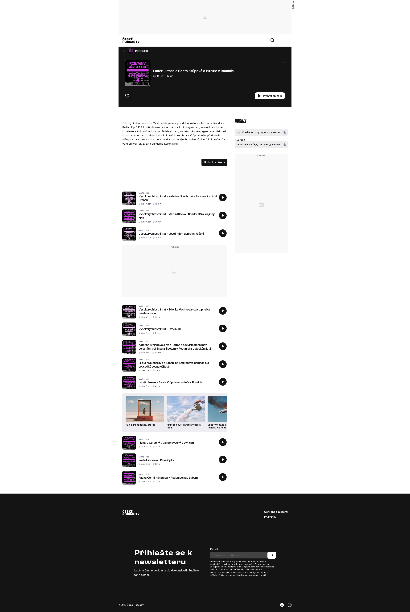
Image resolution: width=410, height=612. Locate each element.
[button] (272, 40)
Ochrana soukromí (276, 511)
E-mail (214, 549)
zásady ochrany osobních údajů (251, 575)
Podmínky (270, 517)
